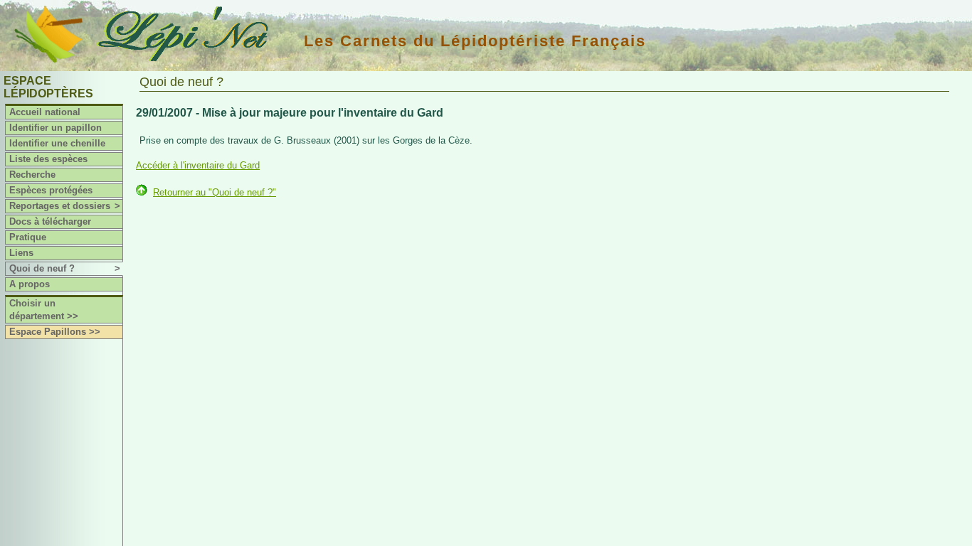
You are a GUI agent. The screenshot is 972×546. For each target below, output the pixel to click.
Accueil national (44, 112)
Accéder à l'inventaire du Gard (198, 165)
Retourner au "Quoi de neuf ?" (214, 192)
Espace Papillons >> (54, 331)
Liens (21, 252)
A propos (29, 284)
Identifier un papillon (55, 127)
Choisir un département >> (43, 309)
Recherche (32, 174)
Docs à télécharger (50, 221)
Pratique (27, 237)
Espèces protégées (51, 190)
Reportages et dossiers (64, 205)
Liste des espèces (48, 159)
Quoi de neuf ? (64, 268)
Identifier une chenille (57, 143)
